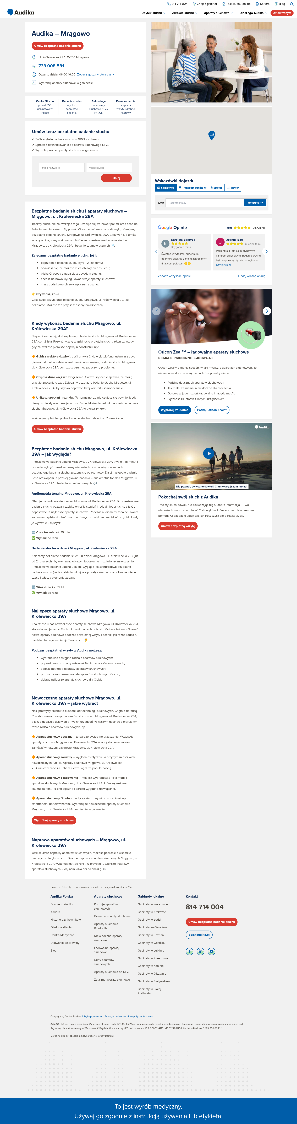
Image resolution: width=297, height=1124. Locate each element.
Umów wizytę (282, 13)
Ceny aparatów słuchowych (104, 962)
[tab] (153, 13)
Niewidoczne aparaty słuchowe (108, 938)
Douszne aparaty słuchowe (112, 916)
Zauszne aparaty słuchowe (112, 979)
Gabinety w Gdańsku (152, 943)
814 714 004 (205, 907)
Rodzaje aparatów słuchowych (106, 906)
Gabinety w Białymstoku (154, 981)
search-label (292, 4)
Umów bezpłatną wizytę (178, 526)
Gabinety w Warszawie (153, 904)
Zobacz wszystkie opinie (174, 276)
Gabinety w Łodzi (149, 919)
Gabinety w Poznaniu (152, 935)
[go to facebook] (189, 952)
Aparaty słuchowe (108, 896)
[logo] (20, 12)
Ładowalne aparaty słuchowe (106, 950)
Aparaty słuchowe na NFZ (111, 972)
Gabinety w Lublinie (151, 950)
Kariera (55, 912)
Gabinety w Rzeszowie (153, 958)
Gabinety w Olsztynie (152, 973)
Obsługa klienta (61, 927)
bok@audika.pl (199, 934)
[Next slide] (266, 251)
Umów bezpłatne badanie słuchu (57, 46)
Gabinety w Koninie (151, 966)
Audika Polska (62, 896)
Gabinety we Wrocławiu (153, 927)
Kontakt (192, 896)
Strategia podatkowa (115, 1016)
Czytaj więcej (224, 265)
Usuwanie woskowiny (65, 943)
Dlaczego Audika (62, 904)
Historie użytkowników (66, 919)
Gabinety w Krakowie (152, 912)
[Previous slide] (156, 251)
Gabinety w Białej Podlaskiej (149, 991)
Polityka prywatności (92, 1016)
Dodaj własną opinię (251, 276)
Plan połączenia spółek (140, 1016)
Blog (54, 950)
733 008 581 (51, 66)
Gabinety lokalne (151, 896)
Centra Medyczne (62, 935)
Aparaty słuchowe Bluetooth (106, 926)
